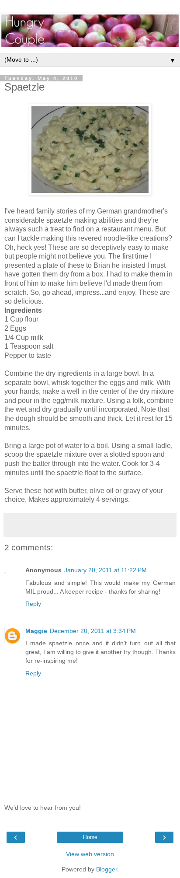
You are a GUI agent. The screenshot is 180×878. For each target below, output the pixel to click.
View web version (90, 853)
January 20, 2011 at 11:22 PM (105, 570)
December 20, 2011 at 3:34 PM (93, 630)
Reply (33, 603)
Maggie (36, 630)
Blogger (106, 869)
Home (90, 837)
